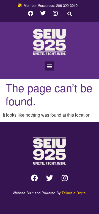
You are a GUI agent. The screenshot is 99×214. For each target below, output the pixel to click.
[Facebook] (30, 13)
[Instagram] (55, 13)
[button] (69, 13)
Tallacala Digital (74, 192)
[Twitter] (42, 13)
